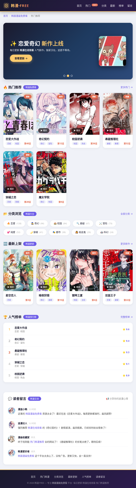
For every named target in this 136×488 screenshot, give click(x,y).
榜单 (121, 5)
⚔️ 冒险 (105, 223)
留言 (129, 5)
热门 (91, 5)
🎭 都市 (59, 232)
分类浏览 (58, 476)
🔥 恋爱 (14, 223)
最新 (112, 5)
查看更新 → (21, 58)
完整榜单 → (127, 316)
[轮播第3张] (72, 76)
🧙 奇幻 (37, 223)
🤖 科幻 (106, 232)
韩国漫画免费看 (19, 15)
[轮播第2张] (68, 75)
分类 (104, 5)
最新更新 (72, 476)
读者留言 (100, 476)
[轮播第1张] (64, 76)
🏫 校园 (60, 223)
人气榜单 (86, 476)
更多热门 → (127, 87)
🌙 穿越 (36, 232)
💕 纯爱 (13, 232)
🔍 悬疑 (83, 223)
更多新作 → (127, 243)
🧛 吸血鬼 (83, 232)
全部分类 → (127, 213)
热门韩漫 (44, 476)
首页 (79, 5)
